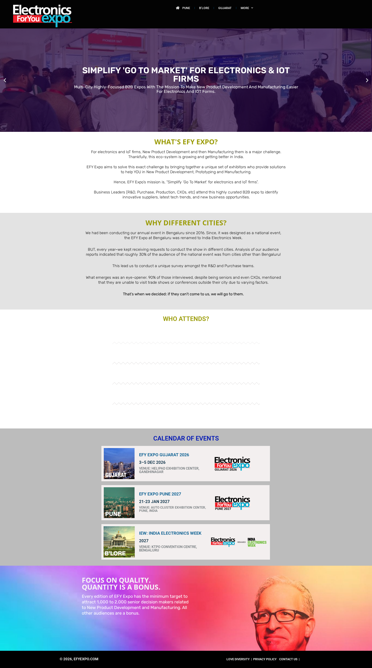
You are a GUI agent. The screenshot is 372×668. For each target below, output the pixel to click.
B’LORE (204, 8)
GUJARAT (225, 8)
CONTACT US (288, 659)
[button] (5, 80)
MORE (245, 8)
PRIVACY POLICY (265, 659)
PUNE (186, 8)
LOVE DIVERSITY (238, 659)
